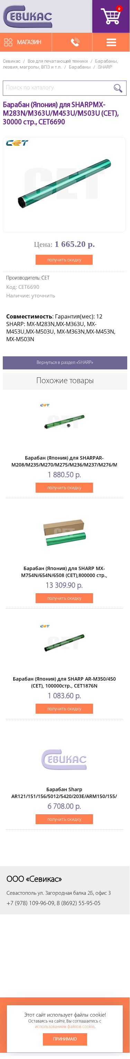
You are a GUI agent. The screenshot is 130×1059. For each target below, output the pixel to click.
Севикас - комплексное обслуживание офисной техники (28, 16)
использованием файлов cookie (64, 1027)
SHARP (105, 67)
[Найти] (118, 88)
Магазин (29, 42)
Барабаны (80, 67)
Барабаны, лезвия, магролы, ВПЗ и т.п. (60, 64)
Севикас (11, 61)
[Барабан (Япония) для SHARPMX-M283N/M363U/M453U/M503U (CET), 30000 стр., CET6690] (64, 226)
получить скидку (64, 259)
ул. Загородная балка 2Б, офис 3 (74, 893)
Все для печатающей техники (58, 61)
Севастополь (21, 893)
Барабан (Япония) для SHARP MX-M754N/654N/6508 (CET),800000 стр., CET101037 (64, 575)
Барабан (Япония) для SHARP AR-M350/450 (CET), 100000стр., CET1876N (64, 682)
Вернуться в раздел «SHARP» (65, 362)
